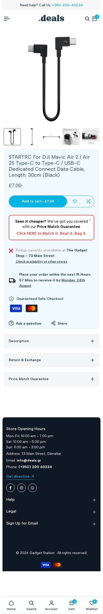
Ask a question (28, 323)
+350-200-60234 (67, 5)
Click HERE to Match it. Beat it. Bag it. (51, 233)
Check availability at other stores (41, 261)
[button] (74, 201)
